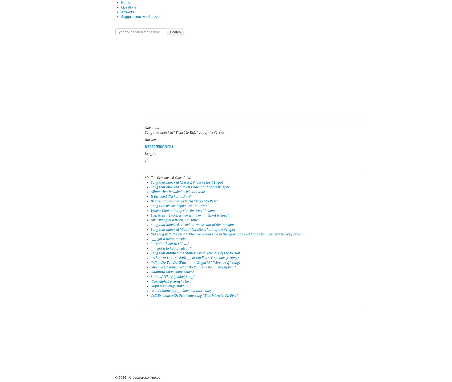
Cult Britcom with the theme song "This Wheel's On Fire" (194, 295)
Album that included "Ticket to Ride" (178, 192)
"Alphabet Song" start (167, 286)
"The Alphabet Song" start (171, 281)
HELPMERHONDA (159, 146)
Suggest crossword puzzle (140, 16)
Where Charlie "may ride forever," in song (183, 211)
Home (125, 2)
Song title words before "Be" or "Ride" (180, 206)
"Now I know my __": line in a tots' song (181, 291)
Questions (128, 7)
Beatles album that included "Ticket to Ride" (184, 201)
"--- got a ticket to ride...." (170, 244)
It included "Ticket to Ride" (171, 196)
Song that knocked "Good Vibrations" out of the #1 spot (193, 229)
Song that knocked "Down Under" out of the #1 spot (190, 187)
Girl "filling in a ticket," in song (174, 220)
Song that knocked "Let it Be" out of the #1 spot (187, 182)
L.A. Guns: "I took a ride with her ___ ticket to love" (190, 215)
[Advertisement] (255, 78)
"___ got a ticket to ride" (169, 239)
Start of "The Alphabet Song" (173, 277)
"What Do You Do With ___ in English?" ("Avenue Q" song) (195, 258)
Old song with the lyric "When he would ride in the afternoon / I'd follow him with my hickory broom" (228, 234)
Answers (127, 11)
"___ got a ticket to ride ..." (171, 248)
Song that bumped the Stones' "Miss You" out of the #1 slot (195, 253)
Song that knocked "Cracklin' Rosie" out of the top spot (192, 225)
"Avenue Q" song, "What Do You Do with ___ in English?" (193, 267)
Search (175, 31)
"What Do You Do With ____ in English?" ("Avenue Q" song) (195, 262)
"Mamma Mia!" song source (172, 272)
